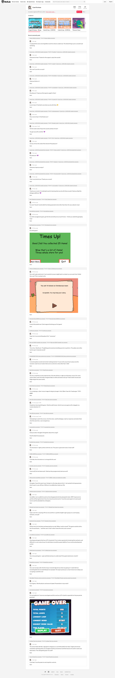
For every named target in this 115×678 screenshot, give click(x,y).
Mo (53, 138)
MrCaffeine (54, 75)
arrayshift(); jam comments (35, 534)
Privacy (66, 674)
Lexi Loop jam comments (34, 589)
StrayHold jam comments (34, 211)
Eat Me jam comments (34, 330)
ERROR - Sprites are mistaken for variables (57, 477)
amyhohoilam (54, 87)
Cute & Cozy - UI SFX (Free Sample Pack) (53, 30)
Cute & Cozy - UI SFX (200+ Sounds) (67, 30)
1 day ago (34, 41)
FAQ (57, 671)
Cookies (72, 674)
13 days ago (34, 188)
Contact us (67, 671)
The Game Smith (57, 173)
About (52, 671)
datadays (56, 161)
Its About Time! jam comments (35, 641)
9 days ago (34, 126)
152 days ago (35, 345)
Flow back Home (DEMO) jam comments (37, 318)
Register (111, 1)
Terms (62, 674)
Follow (80, 11)
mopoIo (53, 63)
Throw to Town (76, 30)
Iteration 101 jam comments (35, 520)
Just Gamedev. (55, 185)
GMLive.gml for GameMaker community (37, 477)
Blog (61, 671)
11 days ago (34, 176)
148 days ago (35, 202)
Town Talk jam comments (34, 413)
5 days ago (34, 55)
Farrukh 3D (54, 99)
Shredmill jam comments (34, 562)
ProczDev (54, 52)
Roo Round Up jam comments (35, 225)
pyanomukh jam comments (35, 427)
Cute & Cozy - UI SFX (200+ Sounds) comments (39, 52)
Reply (31, 47)
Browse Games (15, 1)
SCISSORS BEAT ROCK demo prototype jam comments (40, 356)
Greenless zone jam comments (35, 465)
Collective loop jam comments (35, 491)
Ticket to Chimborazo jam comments (37, 268)
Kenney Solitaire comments (35, 38)
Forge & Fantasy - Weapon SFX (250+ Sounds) (40, 30)
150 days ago (35, 228)
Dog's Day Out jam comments (35, 399)
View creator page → (50, 11)
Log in (105, 1)
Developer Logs (40, 1)
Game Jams (23, 1)
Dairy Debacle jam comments (35, 199)
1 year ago (34, 494)
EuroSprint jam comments (34, 442)
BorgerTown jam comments (35, 385)
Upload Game (31, 1)
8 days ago (34, 67)
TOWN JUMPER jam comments (36, 453)
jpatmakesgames (55, 111)
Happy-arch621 (57, 150)
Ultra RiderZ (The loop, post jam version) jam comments (40, 578)
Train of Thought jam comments (36, 656)
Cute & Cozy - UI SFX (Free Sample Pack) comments (39, 150)
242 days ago (35, 480)
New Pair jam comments (34, 370)
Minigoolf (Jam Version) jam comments (37, 507)
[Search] (84, 2)
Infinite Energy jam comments (35, 550)
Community (47, 1)
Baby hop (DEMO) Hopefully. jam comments (38, 342)
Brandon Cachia (55, 123)
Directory (57, 674)
